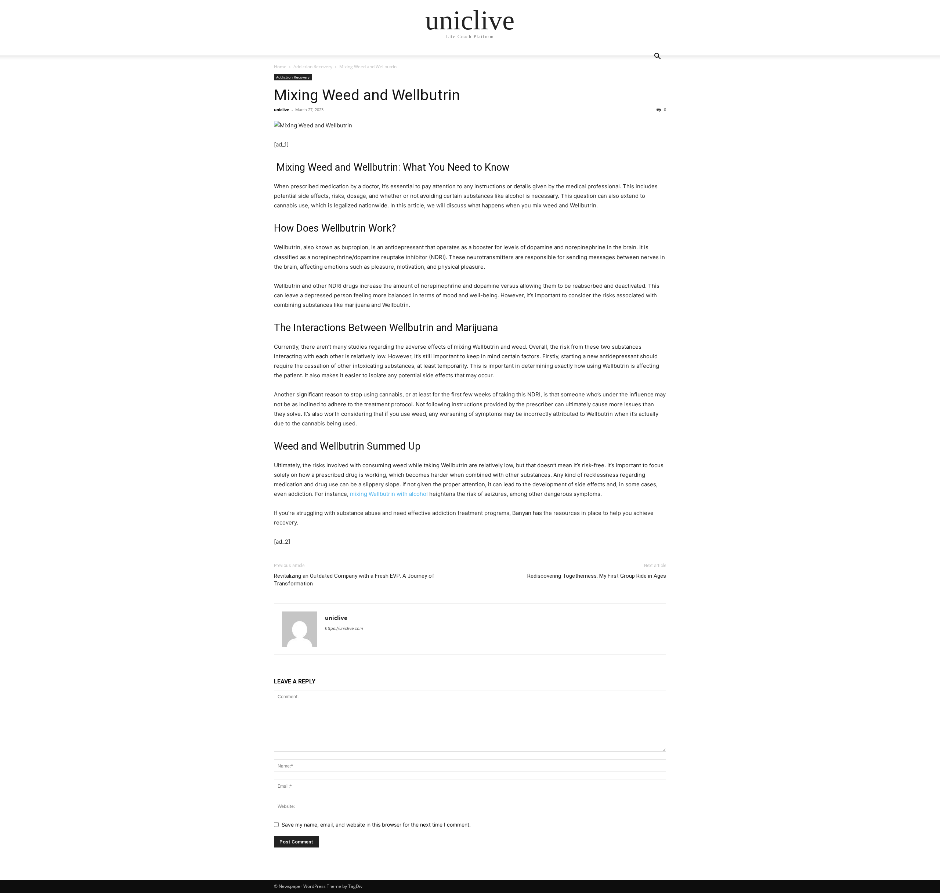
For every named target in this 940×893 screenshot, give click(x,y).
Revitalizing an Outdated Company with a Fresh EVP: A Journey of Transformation (354, 580)
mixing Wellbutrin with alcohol (389, 493)
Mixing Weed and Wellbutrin (367, 95)
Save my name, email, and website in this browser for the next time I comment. (376, 824)
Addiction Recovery (312, 66)
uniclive (281, 109)
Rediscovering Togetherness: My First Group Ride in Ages (596, 576)
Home (280, 66)
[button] (657, 57)
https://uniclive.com (344, 628)
